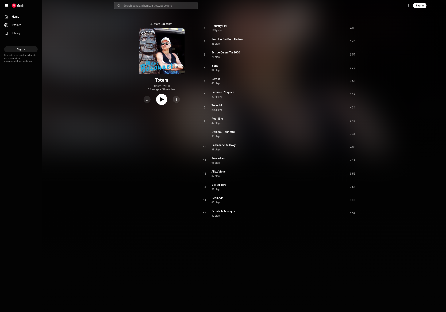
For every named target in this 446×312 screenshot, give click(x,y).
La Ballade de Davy (224, 145)
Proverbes (218, 158)
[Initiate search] (119, 5)
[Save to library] (147, 99)
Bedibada (217, 198)
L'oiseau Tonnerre (223, 132)
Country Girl (219, 26)
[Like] (326, 28)
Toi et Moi (218, 105)
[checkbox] (353, 28)
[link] (20, 17)
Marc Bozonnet (163, 24)
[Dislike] (333, 28)
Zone (215, 65)
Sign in (420, 5)
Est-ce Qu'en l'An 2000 (226, 52)
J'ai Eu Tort (219, 184)
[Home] (18, 5)
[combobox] (160, 5)
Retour (216, 79)
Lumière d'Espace (223, 92)
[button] (147, 99)
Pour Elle (217, 118)
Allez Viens (219, 171)
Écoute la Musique (223, 211)
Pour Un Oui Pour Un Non (228, 39)
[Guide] (6, 5)
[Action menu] (176, 99)
